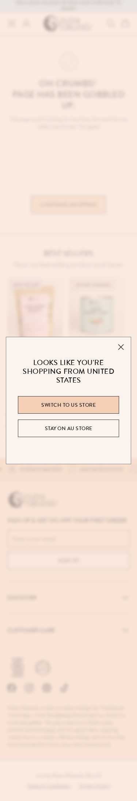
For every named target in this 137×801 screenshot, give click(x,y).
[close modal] (121, 347)
